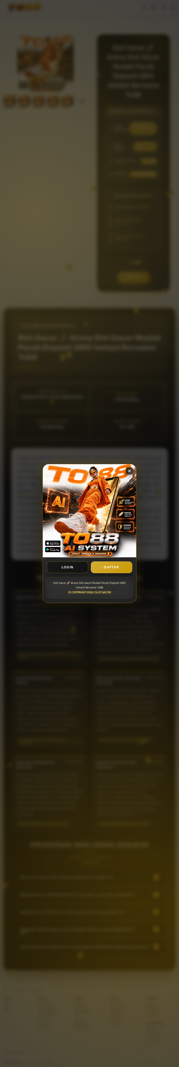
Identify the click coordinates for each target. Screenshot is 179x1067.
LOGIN (68, 567)
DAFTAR (111, 567)
